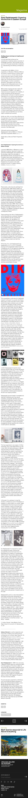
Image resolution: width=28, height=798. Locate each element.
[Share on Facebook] (2, 51)
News (2, 785)
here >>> (18, 133)
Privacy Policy (5, 788)
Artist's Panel (4, 727)
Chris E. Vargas (16, 324)
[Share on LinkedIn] (5, 51)
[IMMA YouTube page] (11, 782)
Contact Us (4, 790)
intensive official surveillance (8, 570)
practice (18, 371)
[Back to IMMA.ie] (11, 764)
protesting (4, 481)
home (14, 721)
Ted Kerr (7, 323)
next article (25, 721)
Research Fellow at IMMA (13, 636)
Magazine (21, 10)
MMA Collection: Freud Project (16, 638)
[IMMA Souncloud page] (8, 782)
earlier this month (5, 472)
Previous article (2, 721)
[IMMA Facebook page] (1, 782)
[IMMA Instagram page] (4, 782)
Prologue (10, 225)
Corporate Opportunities (7, 787)
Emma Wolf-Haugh (13, 326)
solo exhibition (12, 245)
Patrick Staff (9, 324)
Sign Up (26, 776)
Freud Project (6, 714)
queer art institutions (13, 381)
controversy (16, 460)
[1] (1, 614)
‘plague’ (5, 417)
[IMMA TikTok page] (14, 782)
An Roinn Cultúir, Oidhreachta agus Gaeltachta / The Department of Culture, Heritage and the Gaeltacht (21, 794)
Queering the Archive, (6, 75)
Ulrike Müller (12, 323)
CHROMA (16, 70)
